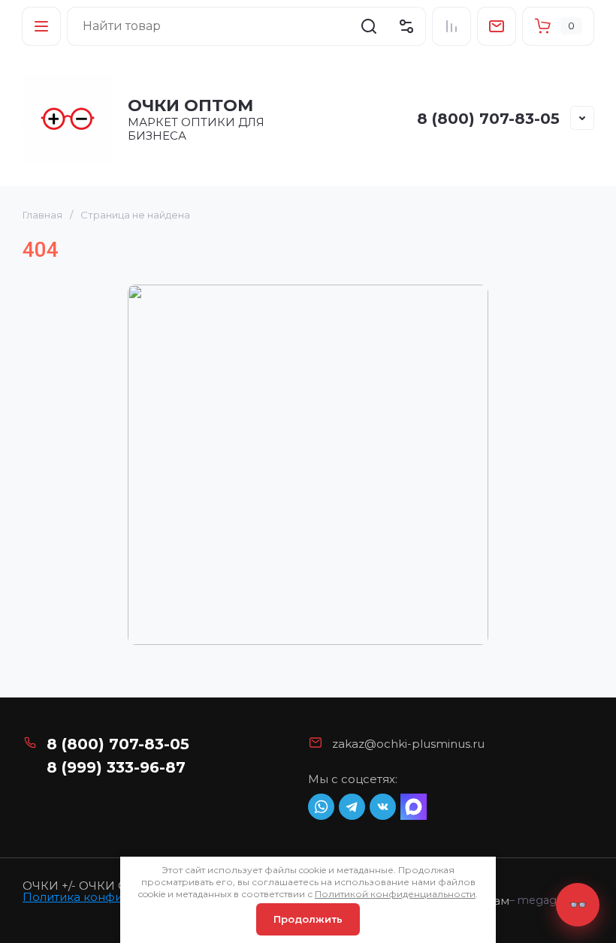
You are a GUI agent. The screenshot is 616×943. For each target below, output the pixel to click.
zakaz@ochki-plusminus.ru (408, 744)
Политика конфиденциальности (119, 897)
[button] (41, 26)
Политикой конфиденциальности (395, 893)
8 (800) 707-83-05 (488, 119)
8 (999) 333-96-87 (116, 767)
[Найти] (369, 26)
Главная (42, 215)
